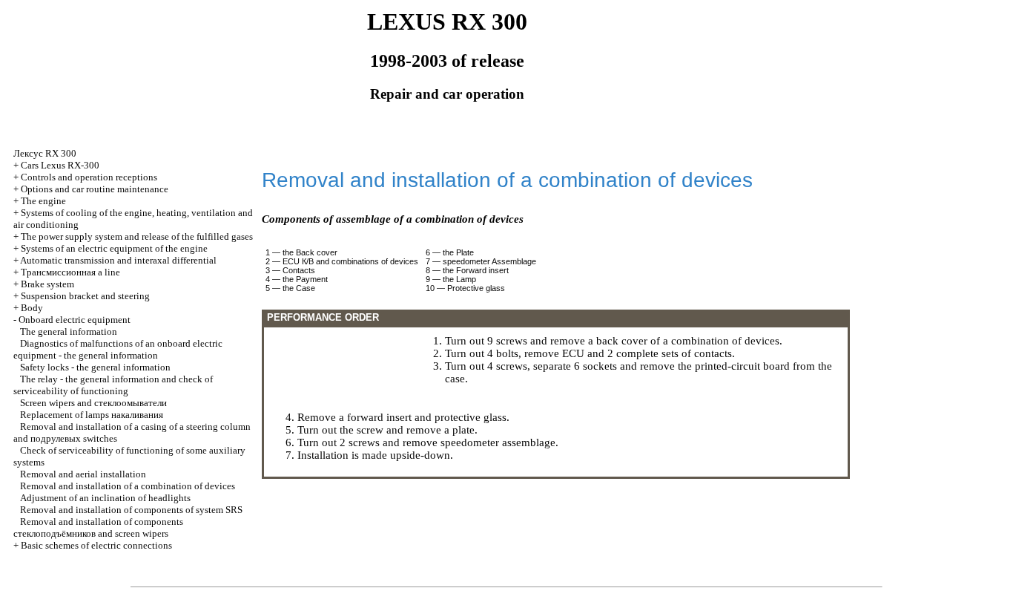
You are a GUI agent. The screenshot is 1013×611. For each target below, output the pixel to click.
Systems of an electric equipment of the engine (114, 248)
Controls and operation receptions (89, 177)
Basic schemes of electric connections (96, 545)
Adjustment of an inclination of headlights (105, 497)
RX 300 (44, 153)
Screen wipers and (93, 402)
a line (70, 272)
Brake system (47, 284)
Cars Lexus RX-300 (60, 165)
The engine (43, 200)
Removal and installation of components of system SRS (131, 509)
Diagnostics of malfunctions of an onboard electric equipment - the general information (117, 349)
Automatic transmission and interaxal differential (118, 260)
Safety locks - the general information (95, 367)
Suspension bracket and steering (85, 295)
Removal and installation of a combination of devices (127, 485)
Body (32, 307)
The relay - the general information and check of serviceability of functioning (113, 384)
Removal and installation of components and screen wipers (98, 527)
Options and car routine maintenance (94, 189)
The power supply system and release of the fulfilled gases (137, 236)
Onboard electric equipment (75, 319)
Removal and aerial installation (83, 474)
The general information (68, 331)
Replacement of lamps (91, 414)
